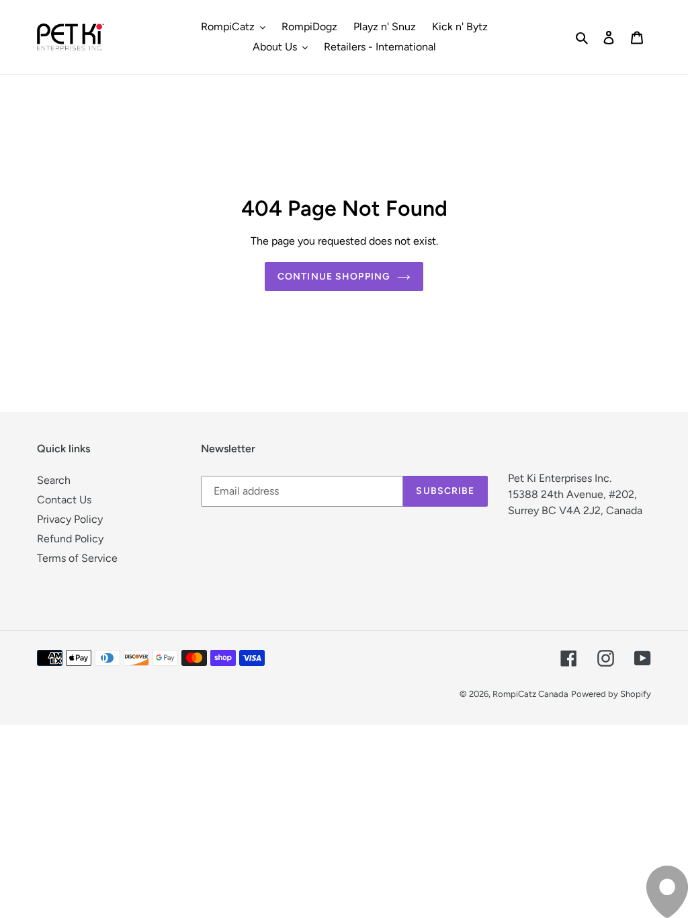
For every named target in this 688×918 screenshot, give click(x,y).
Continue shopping (333, 276)
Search (54, 480)
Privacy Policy (70, 519)
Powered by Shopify (611, 694)
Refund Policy (70, 538)
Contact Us (64, 499)
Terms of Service (77, 558)
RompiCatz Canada (530, 694)
